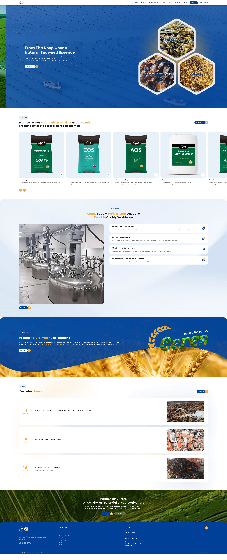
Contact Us (62, 545)
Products (61, 533)
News (60, 542)
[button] (20, 190)
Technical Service (63, 538)
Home (60, 531)
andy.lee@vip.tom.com (132, 538)
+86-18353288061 (130, 533)
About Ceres (62, 540)
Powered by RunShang (203, 552)
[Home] (22, 3)
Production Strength (64, 535)
